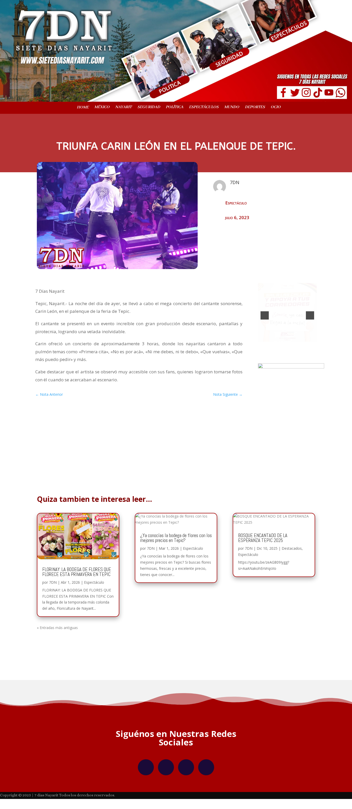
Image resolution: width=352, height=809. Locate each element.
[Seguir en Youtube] (206, 770)
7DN (53, 584)
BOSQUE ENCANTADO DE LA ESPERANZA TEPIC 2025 (262, 540)
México (102, 107)
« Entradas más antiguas (57, 629)
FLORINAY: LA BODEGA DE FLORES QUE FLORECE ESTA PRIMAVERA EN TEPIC (76, 574)
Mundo (231, 107)
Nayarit (123, 107)
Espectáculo (236, 203)
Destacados (292, 550)
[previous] (265, 317)
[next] (310, 317)
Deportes (255, 107)
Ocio (276, 107)
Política (174, 107)
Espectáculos (204, 107)
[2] (287, 346)
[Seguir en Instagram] (166, 770)
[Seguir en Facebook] (146, 770)
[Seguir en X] (186, 770)
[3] (293, 346)
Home (83, 107)
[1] (282, 346)
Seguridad (148, 107)
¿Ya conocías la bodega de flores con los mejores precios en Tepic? (176, 540)
